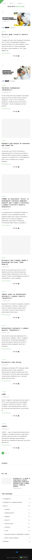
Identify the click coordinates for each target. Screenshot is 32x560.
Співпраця (16, 541)
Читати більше (6, 53)
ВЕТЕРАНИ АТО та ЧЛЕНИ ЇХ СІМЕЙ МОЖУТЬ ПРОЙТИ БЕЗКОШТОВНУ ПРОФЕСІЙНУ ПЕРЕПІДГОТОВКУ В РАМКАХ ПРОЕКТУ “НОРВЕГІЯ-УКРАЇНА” (21, 482)
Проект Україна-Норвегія (17, 538)
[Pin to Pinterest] (16, 56)
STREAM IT (17, 527)
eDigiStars (4, 31)
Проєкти (12, 3)
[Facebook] (14, 552)
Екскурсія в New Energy (11, 362)
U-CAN (17, 530)
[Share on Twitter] (14, 56)
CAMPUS (4, 426)
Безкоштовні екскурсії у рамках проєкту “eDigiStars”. (15, 329)
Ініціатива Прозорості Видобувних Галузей (17, 534)
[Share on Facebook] (13, 56)
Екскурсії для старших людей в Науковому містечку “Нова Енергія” (15, 262)
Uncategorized (16, 499)
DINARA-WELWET (17, 513)
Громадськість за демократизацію (16, 502)
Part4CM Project (17, 523)
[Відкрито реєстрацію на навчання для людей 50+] (16, 128)
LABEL (4, 394)
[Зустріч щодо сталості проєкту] (16, 19)
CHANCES (17, 509)
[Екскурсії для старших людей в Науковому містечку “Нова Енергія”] (16, 245)
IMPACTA (17, 520)
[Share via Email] (18, 56)
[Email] (17, 552)
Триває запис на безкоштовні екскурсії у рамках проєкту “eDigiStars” (14, 296)
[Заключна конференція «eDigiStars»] (16, 72)
